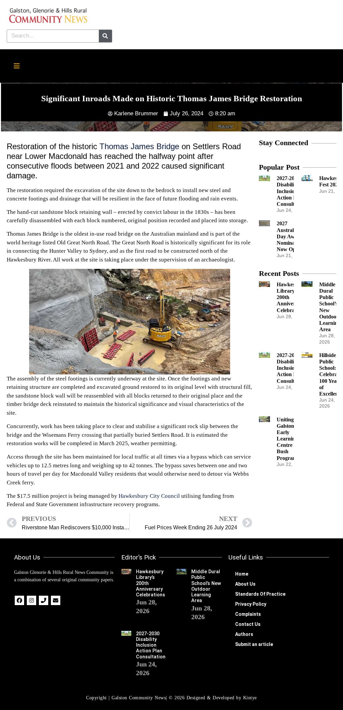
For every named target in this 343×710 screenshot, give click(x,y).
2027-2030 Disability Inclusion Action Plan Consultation (291, 191)
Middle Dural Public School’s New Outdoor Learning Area (206, 586)
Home (241, 574)
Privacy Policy (250, 604)
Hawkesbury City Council (149, 496)
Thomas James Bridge (139, 146)
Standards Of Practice (260, 594)
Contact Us (248, 624)
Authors (244, 634)
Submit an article (254, 644)
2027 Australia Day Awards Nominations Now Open (291, 236)
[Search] (105, 36)
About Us (245, 584)
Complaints (248, 614)
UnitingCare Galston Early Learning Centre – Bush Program (291, 439)
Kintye (250, 697)
